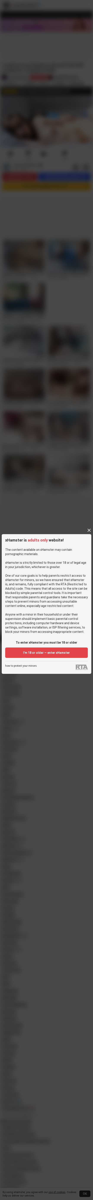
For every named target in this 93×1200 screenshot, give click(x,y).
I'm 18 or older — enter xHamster (46, 652)
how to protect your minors (21, 666)
